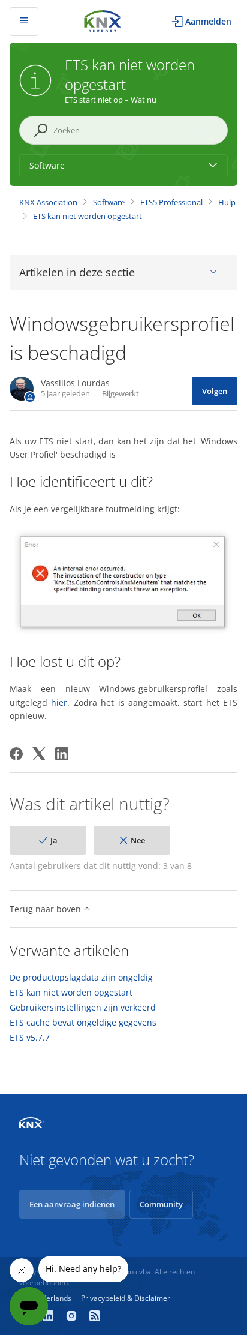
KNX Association (48, 202)
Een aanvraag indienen (72, 1204)
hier (59, 702)
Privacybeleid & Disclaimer (125, 1298)
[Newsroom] (94, 1317)
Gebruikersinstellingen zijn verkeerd (83, 1007)
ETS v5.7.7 (30, 1037)
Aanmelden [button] (208, 21)
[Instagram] (73, 1317)
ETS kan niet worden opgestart (87, 216)
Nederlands (51, 1298)
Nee (138, 840)
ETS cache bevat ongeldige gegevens (83, 1022)
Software (109, 202)
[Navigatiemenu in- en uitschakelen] (24, 21)
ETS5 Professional (171, 202)
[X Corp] (39, 753)
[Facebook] (16, 753)
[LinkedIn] (61, 753)
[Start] (102, 20)
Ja (54, 840)
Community (161, 1204)
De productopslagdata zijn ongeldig (81, 977)
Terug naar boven (46, 909)
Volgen (214, 391)
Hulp (227, 202)
